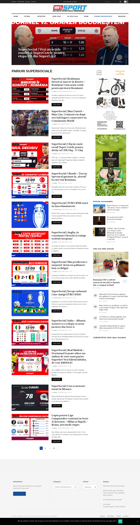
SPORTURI (41, 16)
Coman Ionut (57, 209)
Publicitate (20, 1)
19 (70, 392)
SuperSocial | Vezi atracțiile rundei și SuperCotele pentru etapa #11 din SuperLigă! (41, 53)
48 (70, 366)
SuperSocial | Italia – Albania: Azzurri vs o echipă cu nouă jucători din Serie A (69, 323)
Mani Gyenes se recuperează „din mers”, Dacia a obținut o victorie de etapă (117, 208)
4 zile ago (111, 222)
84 (75, 298)
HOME (16, 16)
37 (71, 330)
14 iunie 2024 (67, 298)
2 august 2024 (64, 153)
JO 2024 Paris (72, 16)
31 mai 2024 (63, 366)
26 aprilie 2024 (64, 428)
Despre (14, 1)
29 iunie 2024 (67, 209)
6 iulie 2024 (63, 183)
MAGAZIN (121, 16)
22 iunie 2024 (63, 271)
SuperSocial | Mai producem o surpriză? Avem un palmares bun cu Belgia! (69, 265)
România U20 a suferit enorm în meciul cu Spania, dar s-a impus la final (106, 282)
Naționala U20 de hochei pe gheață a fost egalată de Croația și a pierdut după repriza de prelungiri (113, 296)
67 (73, 428)
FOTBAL (27, 16)
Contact (33, 1)
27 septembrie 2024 (32, 60)
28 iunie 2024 (63, 242)
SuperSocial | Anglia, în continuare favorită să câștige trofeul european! (69, 235)
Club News (17, 203)
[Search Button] (120, 1)
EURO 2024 (56, 16)
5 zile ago (111, 242)
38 (71, 183)
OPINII (86, 16)
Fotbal (21, 46)
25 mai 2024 (63, 392)
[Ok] (137, 521)
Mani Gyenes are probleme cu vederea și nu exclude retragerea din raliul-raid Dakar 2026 (113, 308)
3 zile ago (111, 212)
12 (54, 448)
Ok (120, 521)
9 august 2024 (64, 124)
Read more (56, 104)
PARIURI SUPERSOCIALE (103, 16)
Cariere (27, 1)
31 (71, 242)
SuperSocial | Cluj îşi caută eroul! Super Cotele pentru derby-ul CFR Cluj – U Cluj (67, 147)
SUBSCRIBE (19, 493)
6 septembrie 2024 (65, 91)
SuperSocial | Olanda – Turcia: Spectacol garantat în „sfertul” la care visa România (69, 176)
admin (22, 60)
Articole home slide (20, 262)
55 (75, 209)
